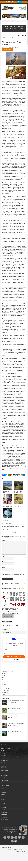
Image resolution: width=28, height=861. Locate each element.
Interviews (3, 755)
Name (3, 556)
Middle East (5, 686)
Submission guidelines (21, 37)
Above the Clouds (5, 748)
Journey (13, 528)
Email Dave (4, 817)
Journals (3, 758)
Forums (3, 794)
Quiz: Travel (4, 778)
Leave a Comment (7, 49)
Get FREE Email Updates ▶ (10, 625)
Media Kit (3, 822)
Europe (4, 684)
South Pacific (5, 692)
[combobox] (14, 649)
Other (3, 694)
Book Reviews (4, 770)
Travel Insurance (5, 782)
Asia (3, 677)
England (4, 528)
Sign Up (19, 1)
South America (5, 690)
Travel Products (5, 785)
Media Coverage (5, 819)
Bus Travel (22, 526)
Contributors (4, 814)
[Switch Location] (22, 651)
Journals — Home (7, 671)
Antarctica (4, 675)
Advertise (3, 810)
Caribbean (4, 682)
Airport (12, 526)
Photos (3, 799)
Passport (18, 528)
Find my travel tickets (14, 656)
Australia (4, 680)
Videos (3, 762)
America (17, 526)
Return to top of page (6, 847)
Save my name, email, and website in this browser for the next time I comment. (13, 575)
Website (4, 567)
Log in (25, 851)
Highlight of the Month (6, 753)
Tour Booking (4, 780)
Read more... (14, 833)
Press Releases (5, 760)
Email (3, 561)
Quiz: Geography (5, 775)
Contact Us (4, 812)
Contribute (3, 792)
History (9, 528)
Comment (4, 540)
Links (2, 797)
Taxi (7, 529)
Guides (3, 750)
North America (5, 688)
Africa (10, 523)
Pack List (3, 773)
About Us (3, 807)
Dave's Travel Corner (14, 9)
